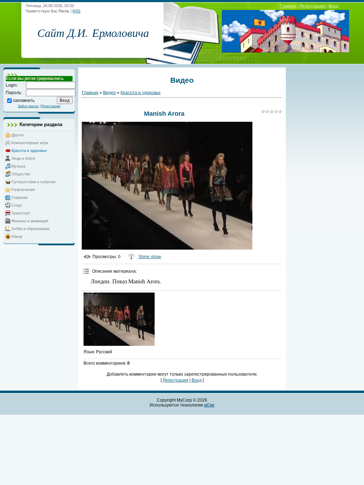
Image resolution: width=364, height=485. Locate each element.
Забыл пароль (28, 106)
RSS (76, 11)
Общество (20, 174)
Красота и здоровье (29, 150)
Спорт (16, 205)
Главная (288, 6)
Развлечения (23, 189)
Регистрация (312, 6)
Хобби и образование (30, 229)
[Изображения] (119, 319)
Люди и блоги (23, 158)
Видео (109, 92)
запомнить (23, 100)
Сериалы (19, 197)
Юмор (16, 236)
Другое (17, 135)
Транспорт (20, 213)
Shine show (149, 256)
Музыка (18, 166)
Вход (333, 6)
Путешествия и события (33, 182)
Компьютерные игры (29, 143)
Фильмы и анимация (29, 221)
